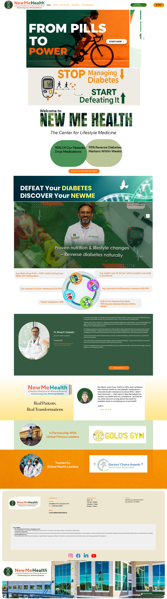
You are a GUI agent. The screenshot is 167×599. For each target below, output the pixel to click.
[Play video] (83, 235)
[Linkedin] (86, 556)
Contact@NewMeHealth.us (58, 512)
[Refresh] (148, 216)
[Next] (140, 434)
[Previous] (94, 434)
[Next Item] (144, 38)
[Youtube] (94, 556)
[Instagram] (70, 556)
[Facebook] (78, 556)
